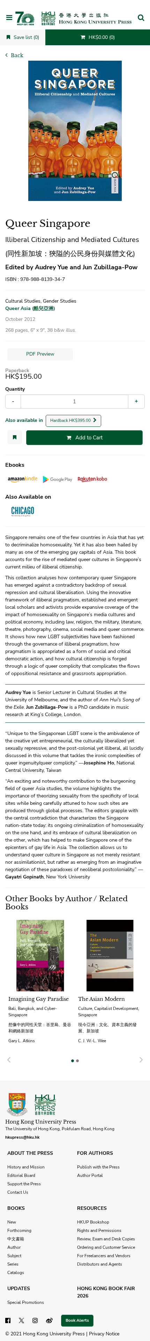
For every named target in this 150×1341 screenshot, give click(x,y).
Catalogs (15, 1272)
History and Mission (26, 1167)
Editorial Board (21, 1175)
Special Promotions (25, 1302)
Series (12, 1264)
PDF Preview (40, 354)
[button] (141, 18)
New (11, 1222)
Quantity (15, 389)
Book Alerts (77, 1320)
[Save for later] (14, 437)
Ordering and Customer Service (106, 1247)
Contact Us (17, 1192)
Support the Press (24, 1184)
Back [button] (16, 55)
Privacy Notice (104, 1333)
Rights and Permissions (99, 1230)
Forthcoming (19, 1230)
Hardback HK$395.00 (71, 420)
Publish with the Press (98, 1167)
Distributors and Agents (99, 1264)
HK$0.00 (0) (101, 37)
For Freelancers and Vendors (103, 1256)
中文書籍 (15, 1239)
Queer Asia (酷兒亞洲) (30, 308)
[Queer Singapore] (75, 130)
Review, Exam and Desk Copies (106, 1239)
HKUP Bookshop (93, 1222)
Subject (14, 1256)
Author (14, 1247)
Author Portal (90, 1175)
